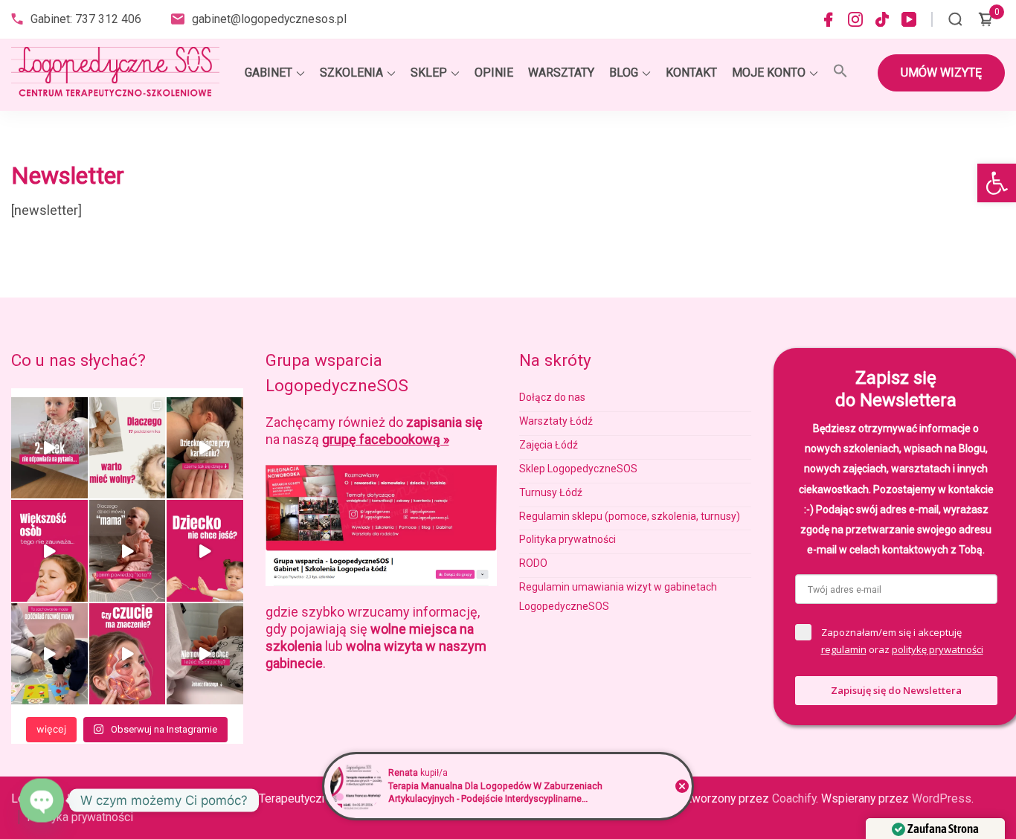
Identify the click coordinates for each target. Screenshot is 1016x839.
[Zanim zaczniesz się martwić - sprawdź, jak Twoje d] (49, 447)
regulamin (844, 649)
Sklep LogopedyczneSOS (578, 469)
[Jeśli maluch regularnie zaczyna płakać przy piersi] (205, 447)
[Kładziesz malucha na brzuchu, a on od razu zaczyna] (205, 653)
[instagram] (855, 19)
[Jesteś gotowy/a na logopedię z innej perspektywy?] (127, 447)
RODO (533, 563)
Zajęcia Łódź (548, 445)
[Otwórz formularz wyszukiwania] (955, 19)
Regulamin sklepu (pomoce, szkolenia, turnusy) (629, 516)
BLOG (623, 72)
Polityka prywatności (567, 539)
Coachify (794, 798)
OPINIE (494, 72)
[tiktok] (882, 19)
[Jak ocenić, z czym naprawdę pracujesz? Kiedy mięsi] (127, 653)
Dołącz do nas (552, 397)
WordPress (941, 798)
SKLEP (429, 72)
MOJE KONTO (769, 72)
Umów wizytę (941, 72)
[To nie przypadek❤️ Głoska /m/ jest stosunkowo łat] (127, 550)
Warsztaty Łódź (556, 421)
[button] (996, 183)
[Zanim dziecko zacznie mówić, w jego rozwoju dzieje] (49, 550)
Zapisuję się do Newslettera (896, 690)
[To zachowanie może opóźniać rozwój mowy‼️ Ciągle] (49, 653)
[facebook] (828, 19)
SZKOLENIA (351, 72)
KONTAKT (691, 72)
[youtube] (908, 19)
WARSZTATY (561, 72)
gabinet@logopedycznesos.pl (269, 19)
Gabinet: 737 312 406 (85, 19)
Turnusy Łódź (550, 492)
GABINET (268, 72)
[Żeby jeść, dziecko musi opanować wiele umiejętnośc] (205, 550)
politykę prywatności (937, 649)
